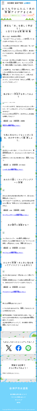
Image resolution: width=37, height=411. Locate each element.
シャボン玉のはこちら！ (13, 169)
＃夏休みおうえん (15, 15)
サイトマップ (18, 400)
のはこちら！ (12, 125)
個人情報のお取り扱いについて (18, 394)
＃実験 (24, 15)
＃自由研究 (30, 15)
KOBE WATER (19, 3)
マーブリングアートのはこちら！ (16, 215)
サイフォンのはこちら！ (13, 252)
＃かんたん (6, 15)
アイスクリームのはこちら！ (14, 292)
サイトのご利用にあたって (18, 397)
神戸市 (18, 402)
